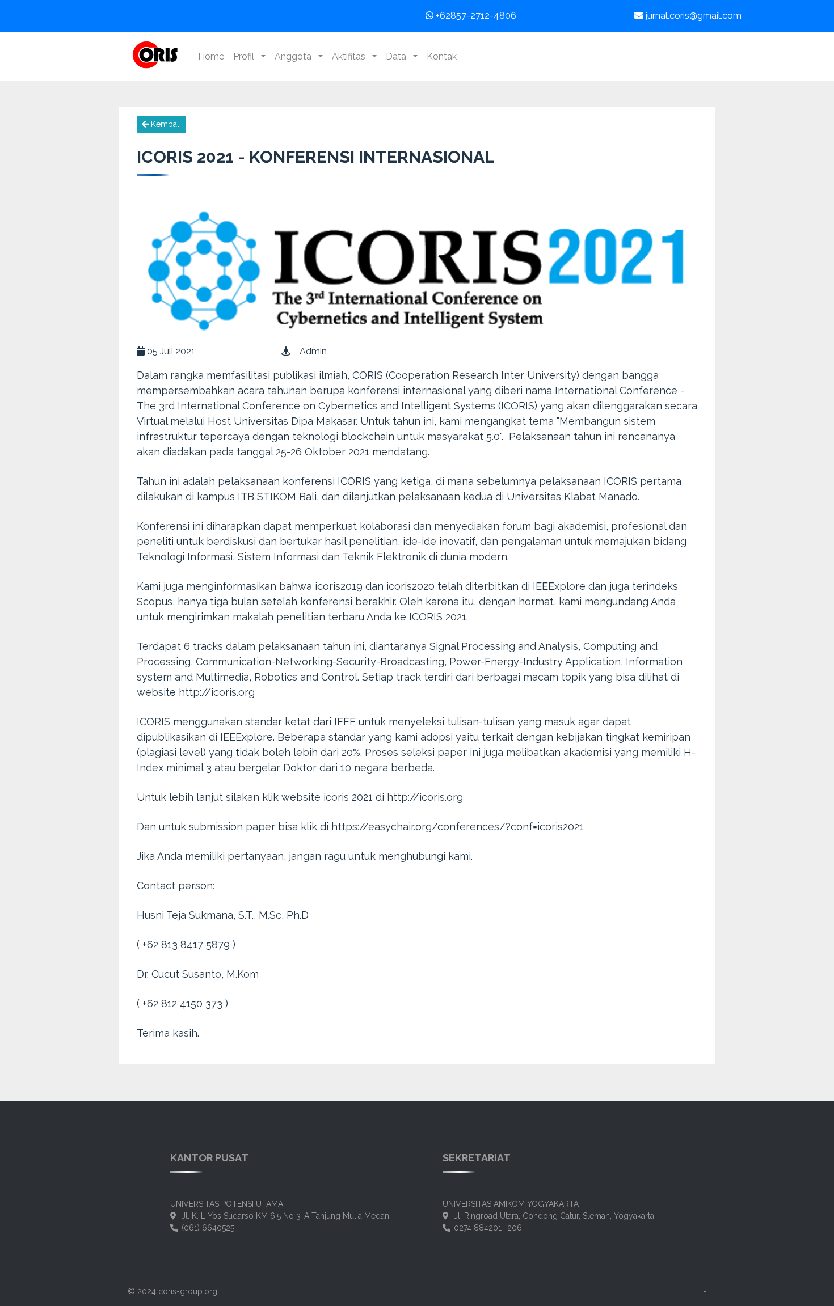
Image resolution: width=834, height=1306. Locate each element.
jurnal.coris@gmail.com (692, 15)
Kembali (165, 124)
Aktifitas (351, 56)
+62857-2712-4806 (474, 15)
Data (398, 56)
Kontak (442, 56)
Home (211, 56)
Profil (246, 56)
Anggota (295, 56)
